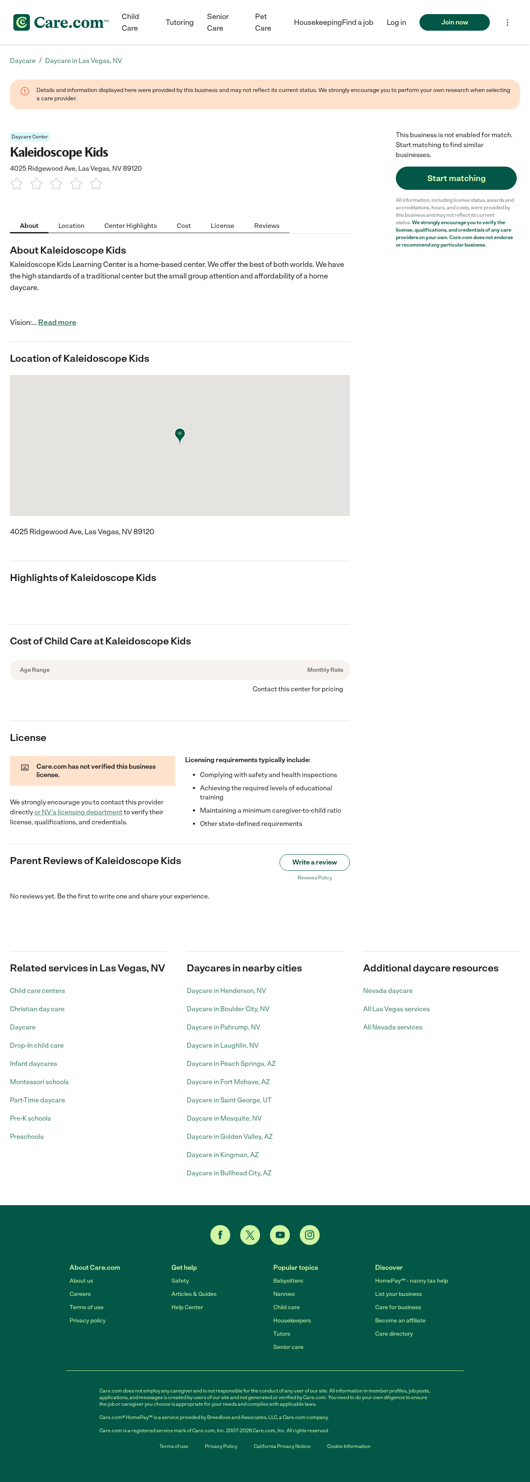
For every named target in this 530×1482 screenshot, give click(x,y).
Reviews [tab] (266, 225)
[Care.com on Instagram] (310, 1235)
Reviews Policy (315, 878)
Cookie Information (349, 1446)
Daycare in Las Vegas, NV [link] (83, 61)
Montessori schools (39, 1082)
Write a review (314, 862)
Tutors (281, 1333)
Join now (454, 22)
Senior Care (218, 22)
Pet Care (263, 22)
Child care (286, 1307)
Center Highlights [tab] (130, 225)
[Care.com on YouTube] (280, 1235)
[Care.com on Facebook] (220, 1235)
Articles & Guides (194, 1294)
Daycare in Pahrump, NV (223, 1027)
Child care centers (37, 991)
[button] (396, 22)
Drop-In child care (37, 1045)
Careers (80, 1294)
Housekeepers (292, 1320)
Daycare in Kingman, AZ (223, 1155)
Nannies (284, 1294)
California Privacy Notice (282, 1446)
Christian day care (37, 1009)
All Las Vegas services (396, 1009)
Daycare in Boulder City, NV (228, 1009)
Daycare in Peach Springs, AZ (231, 1064)
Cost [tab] (184, 225)
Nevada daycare (388, 991)
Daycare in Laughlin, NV (223, 1045)
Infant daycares (33, 1064)
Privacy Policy (221, 1446)
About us (81, 1280)
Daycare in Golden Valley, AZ (230, 1137)
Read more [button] (57, 322)
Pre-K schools (30, 1118)
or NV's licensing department (78, 812)
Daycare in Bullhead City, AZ (229, 1173)
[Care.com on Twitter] (250, 1235)
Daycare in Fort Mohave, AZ (228, 1082)
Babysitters (288, 1280)
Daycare (23, 1027)
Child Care (130, 22)
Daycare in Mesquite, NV (224, 1118)
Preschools (26, 1137)
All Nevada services (392, 1027)
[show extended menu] (507, 22)
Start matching (456, 178)
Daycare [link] (23, 61)
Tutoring (180, 22)
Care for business (398, 1307)
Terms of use (87, 1307)
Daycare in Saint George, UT (229, 1100)
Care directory (394, 1333)
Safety (180, 1280)
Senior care (288, 1347)
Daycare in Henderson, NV (226, 991)
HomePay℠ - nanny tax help (411, 1280)
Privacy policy (88, 1320)
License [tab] (222, 225)
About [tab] (29, 225)
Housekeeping (318, 22)
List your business (398, 1294)
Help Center (187, 1307)
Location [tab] (71, 225)
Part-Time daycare (37, 1100)
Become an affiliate (400, 1320)
